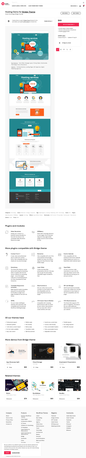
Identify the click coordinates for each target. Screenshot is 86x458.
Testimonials (66, 215)
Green (37, 442)
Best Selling (39, 418)
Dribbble (68, 428)
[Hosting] (29, 45)
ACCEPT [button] (7, 452)
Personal (38, 436)
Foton (22, 440)
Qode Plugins (24, 419)
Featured (53, 416)
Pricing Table (60, 215)
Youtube (64, 31)
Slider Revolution (9, 215)
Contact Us (9, 424)
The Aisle (23, 442)
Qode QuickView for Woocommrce (26, 433)
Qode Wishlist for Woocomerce (25, 430)
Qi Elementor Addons (26, 421)
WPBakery (16, 215)
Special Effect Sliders (38, 215)
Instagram (68, 426)
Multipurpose (9, 398)
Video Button (73, 215)
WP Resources (54, 424)
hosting (48, 212)
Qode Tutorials (70, 418)
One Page (26, 215)
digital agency (42, 212)
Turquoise (33, 212)
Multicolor (23, 212)
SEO (57, 212)
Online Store (39, 424)
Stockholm (23, 438)
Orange (28, 212)
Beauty (38, 434)
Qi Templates (24, 427)
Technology (12, 14)
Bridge (16, 14)
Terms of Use (9, 418)
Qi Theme (23, 423)
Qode (69, 43)
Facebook (68, 420)
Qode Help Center (71, 416)
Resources (74, 6)
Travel (37, 428)
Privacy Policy (9, 420)
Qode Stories (54, 422)
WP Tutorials (54, 420)
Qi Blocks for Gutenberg (27, 425)
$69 (18, 217)
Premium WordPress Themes (26, 416)
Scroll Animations (40, 438)
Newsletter (9, 422)
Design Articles (55, 418)
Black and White (40, 440)
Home (6, 14)
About (7, 416)
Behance (68, 430)
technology (61, 212)
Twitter (68, 422)
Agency (38, 422)
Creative (38, 420)
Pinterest (68, 424)
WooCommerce (40, 426)
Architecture (39, 432)
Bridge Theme (28, 12)
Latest (37, 416)
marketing (53, 212)
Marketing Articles (55, 426)
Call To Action (53, 215)
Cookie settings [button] (16, 452)
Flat (70, 212)
